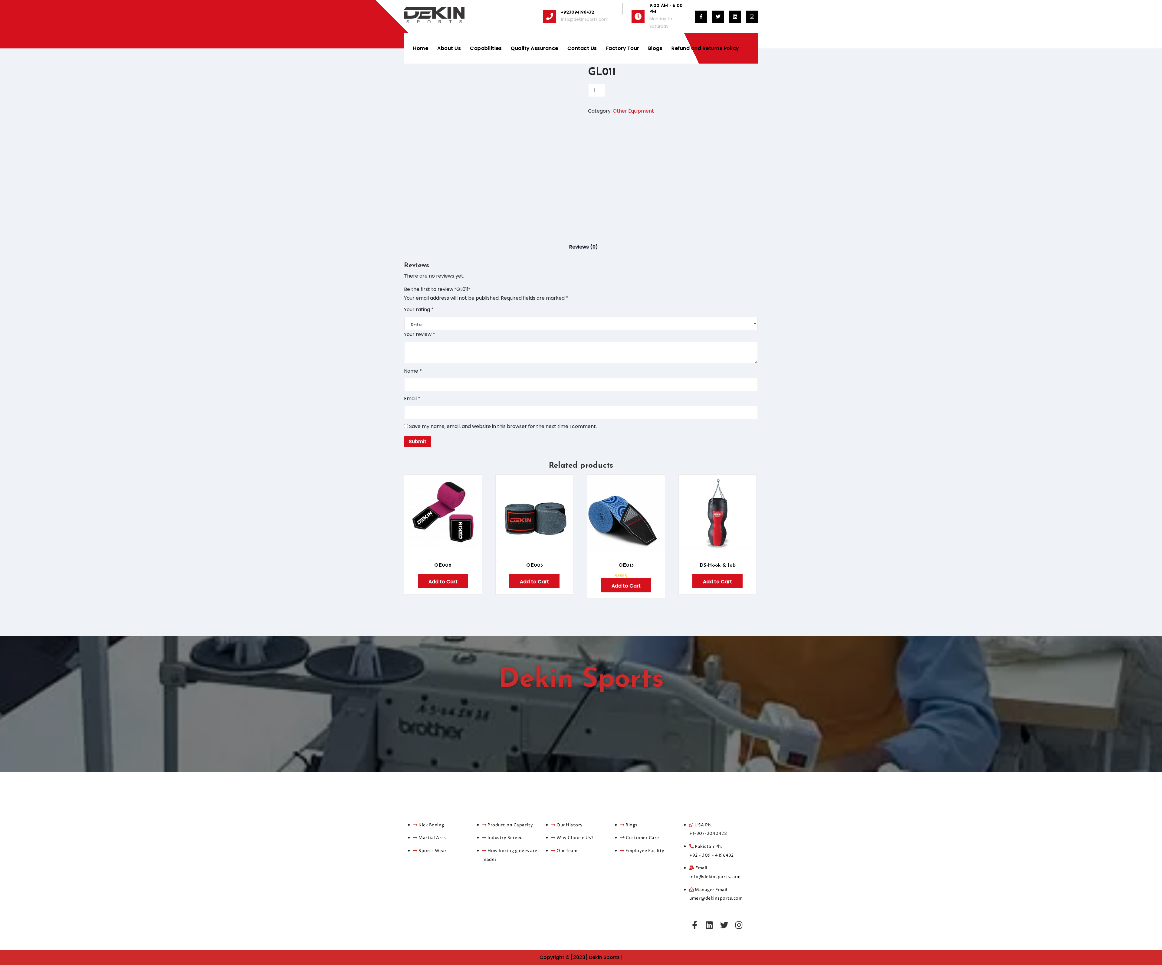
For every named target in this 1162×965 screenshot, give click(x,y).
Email (412, 398)
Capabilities (486, 48)
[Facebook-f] (694, 925)
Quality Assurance (534, 48)
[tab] (583, 247)
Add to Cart (443, 581)
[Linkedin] (709, 925)
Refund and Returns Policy (705, 48)
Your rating (419, 309)
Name (413, 370)
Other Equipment (633, 110)
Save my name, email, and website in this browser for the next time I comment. (503, 426)
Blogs (655, 48)
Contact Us (582, 48)
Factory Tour (622, 48)
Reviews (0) (583, 246)
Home (420, 48)
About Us (449, 48)
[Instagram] (738, 925)
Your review (419, 334)
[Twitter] (724, 925)
